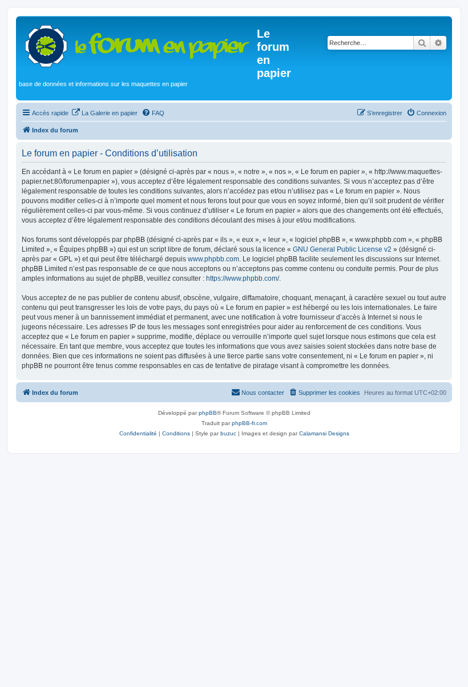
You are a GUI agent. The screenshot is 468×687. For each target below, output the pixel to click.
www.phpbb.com (213, 259)
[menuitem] (104, 113)
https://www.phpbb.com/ (242, 278)
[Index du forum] (138, 43)
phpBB (208, 413)
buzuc (228, 433)
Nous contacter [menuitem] (262, 392)
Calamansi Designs (324, 433)
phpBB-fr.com (249, 423)
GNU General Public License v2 (342, 249)
